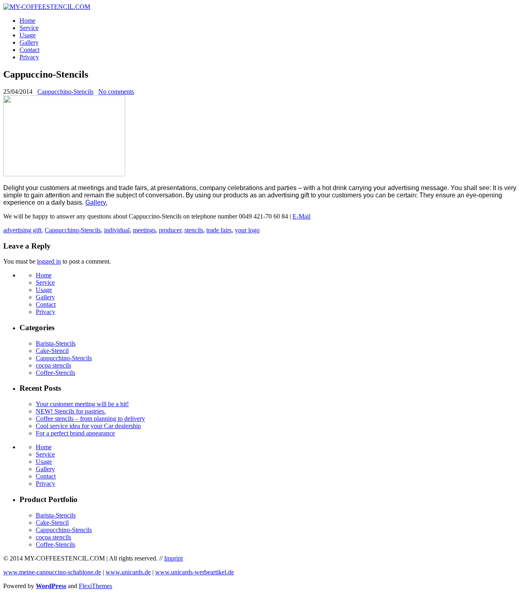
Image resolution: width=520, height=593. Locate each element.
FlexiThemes (95, 585)
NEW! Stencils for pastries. (71, 411)
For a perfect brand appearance (75, 433)
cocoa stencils (53, 365)
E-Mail (301, 216)
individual (117, 230)
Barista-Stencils (56, 343)
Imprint (173, 558)
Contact (29, 49)
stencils (193, 230)
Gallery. (96, 202)
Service (29, 27)
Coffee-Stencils (55, 372)
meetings (144, 230)
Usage (28, 35)
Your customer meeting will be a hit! (82, 403)
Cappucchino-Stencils (65, 91)
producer (170, 230)
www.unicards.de (128, 572)
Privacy (29, 57)
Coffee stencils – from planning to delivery (90, 418)
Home (27, 20)
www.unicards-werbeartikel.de (194, 572)
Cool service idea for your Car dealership (88, 425)
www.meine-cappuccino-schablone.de (52, 572)
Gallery (29, 42)
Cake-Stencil (52, 350)
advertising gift (22, 230)
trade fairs (219, 230)
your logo (247, 230)
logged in (49, 261)
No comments (116, 91)
